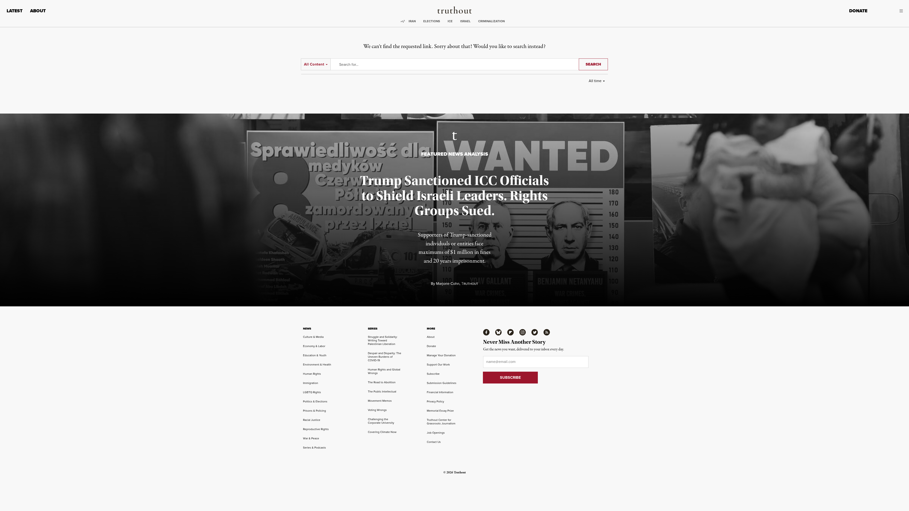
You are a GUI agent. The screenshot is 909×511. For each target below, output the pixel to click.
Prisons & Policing (314, 411)
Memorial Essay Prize (440, 411)
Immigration (310, 383)
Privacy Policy (435, 401)
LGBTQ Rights (312, 392)
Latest (14, 10)
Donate (858, 10)
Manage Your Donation (441, 355)
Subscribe (433, 374)
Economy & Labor (314, 346)
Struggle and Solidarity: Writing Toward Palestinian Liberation (382, 340)
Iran (412, 21)
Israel (465, 21)
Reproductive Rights (316, 429)
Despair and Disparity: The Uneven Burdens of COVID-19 (384, 356)
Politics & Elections (315, 401)
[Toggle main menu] (888, 11)
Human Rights (312, 374)
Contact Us (434, 442)
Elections (431, 21)
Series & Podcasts (314, 447)
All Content (314, 64)
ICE (450, 21)
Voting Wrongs (377, 410)
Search (593, 64)
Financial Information (440, 392)
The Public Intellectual (382, 391)
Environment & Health (317, 364)
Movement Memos (380, 401)
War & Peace (311, 438)
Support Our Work (438, 364)
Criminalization (491, 21)
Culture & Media (313, 337)
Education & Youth (314, 355)
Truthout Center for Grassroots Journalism (441, 421)
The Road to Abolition (382, 382)
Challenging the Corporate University (381, 421)
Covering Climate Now (382, 432)
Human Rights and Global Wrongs (384, 371)
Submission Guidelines (441, 383)
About (38, 10)
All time (595, 80)
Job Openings (436, 433)
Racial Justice (311, 420)
